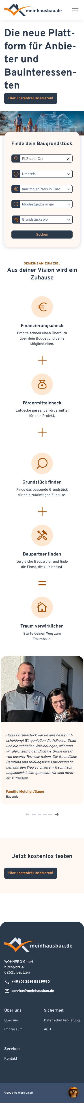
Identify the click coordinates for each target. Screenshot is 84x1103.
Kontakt (10, 1059)
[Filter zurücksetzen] (68, 158)
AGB (47, 1029)
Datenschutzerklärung (62, 1020)
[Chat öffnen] (73, 1092)
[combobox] (46, 174)
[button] (27, 814)
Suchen (42, 234)
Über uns (11, 1020)
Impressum (13, 1029)
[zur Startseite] (33, 10)
